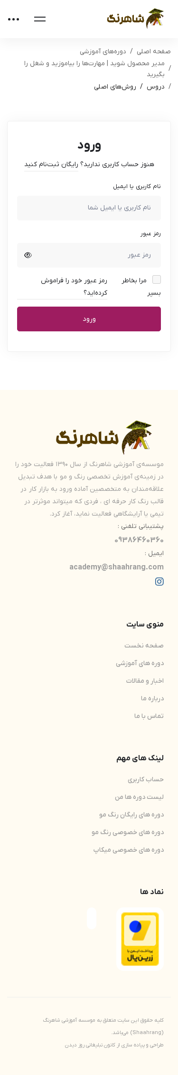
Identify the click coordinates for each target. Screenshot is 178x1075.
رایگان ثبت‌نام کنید (51, 164)
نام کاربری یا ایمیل (137, 186)
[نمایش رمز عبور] (28, 255)
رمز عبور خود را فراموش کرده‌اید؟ (74, 287)
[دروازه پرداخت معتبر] (140, 918)
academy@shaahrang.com (116, 567)
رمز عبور (151, 233)
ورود (89, 319)
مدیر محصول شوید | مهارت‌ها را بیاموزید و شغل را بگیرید (94, 69)
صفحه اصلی (154, 51)
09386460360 (139, 540)
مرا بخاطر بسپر (141, 287)
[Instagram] (159, 582)
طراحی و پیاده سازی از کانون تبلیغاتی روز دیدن (114, 1045)
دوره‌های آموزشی (103, 51)
